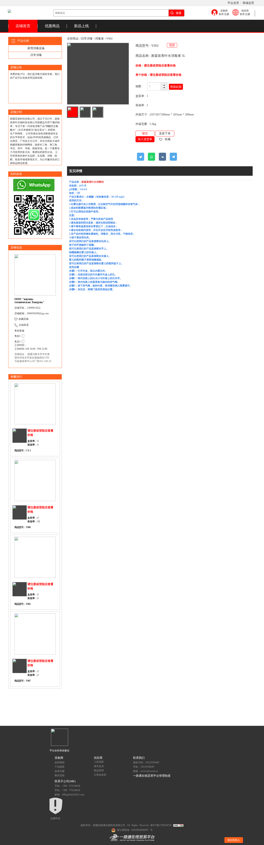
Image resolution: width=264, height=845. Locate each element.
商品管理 (99, 770)
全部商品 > (74, 38)
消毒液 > (100, 38)
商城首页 (248, 3)
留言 (145, 133)
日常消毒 (36, 55)
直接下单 (165, 133)
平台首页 (233, 3)
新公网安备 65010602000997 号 (135, 830)
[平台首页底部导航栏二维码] (59, 737)
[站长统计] (178, 825)
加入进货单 (145, 139)
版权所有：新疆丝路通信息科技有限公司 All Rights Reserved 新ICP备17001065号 (127, 825)
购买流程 (60, 775)
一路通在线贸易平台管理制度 (152, 775)
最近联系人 (233, 840)
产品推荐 (60, 766)
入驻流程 (99, 761)
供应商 (98, 757)
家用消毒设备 (36, 48)
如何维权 (60, 762)
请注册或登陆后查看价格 (160, 65)
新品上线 (81, 26)
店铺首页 (22, 26)
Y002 (109, 38)
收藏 (167, 139)
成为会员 (99, 766)
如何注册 (60, 771)
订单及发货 (100, 774)
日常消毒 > (88, 38)
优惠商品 (52, 26)
